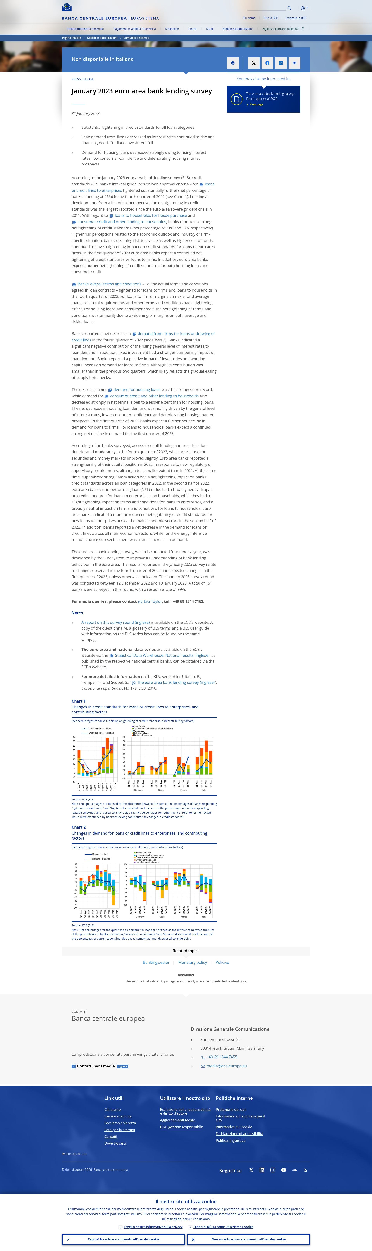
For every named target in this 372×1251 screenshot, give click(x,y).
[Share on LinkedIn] (281, 63)
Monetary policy (192, 963)
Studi (209, 29)
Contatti (110, 1137)
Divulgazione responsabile (181, 1127)
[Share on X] (254, 63)
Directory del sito (76, 1154)
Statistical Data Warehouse (139, 656)
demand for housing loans (137, 390)
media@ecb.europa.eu (227, 1066)
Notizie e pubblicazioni (237, 29)
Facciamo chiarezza (120, 1123)
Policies (222, 963)
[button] (296, 8)
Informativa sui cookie (234, 1127)
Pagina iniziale (71, 38)
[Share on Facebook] (267, 63)
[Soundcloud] (294, 1170)
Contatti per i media (96, 1066)
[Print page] (233, 63)
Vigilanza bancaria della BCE (280, 29)
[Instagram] (272, 1170)
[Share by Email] (294, 63)
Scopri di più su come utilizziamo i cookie (223, 1227)
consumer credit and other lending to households (122, 222)
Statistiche (172, 29)
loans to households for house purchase (151, 216)
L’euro (192, 29)
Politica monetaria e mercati (85, 29)
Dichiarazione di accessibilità (239, 1134)
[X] (251, 1170)
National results (179, 656)
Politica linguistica (230, 1140)
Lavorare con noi (118, 1116)
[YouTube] (283, 1170)
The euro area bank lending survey (168, 683)
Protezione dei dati (231, 1109)
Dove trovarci (115, 1143)
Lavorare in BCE (296, 18)
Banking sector (156, 963)
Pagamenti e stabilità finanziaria (135, 29)
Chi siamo (249, 18)
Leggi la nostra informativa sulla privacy (153, 1227)
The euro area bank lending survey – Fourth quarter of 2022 (271, 99)
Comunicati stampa (136, 38)
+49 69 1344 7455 (222, 1057)
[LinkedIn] (262, 1170)
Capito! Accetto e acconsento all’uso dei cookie (123, 1239)
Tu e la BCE (270, 18)
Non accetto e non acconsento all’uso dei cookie (249, 1239)
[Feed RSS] (305, 1170)
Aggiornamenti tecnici (178, 1120)
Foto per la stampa (119, 1130)
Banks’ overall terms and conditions (109, 284)
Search (289, 8)
